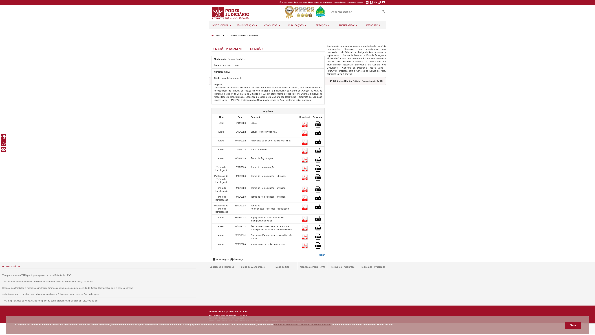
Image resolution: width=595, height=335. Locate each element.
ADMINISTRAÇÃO (246, 25)
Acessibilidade (287, 2)
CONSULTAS (271, 25)
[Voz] (3, 143)
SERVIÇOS (321, 25)
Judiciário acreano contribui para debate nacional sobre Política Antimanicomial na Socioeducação (50, 294)
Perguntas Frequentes (343, 267)
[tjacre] (375, 2)
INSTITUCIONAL (220, 25)
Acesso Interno (333, 2)
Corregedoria (358, 2)
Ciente (573, 325)
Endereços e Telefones (222, 267)
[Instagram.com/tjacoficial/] (379, 2)
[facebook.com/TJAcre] (371, 2)
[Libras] (3, 137)
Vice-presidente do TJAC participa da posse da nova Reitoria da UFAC (36, 275)
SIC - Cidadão (301, 2)
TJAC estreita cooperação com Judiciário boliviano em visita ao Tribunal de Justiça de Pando (47, 281)
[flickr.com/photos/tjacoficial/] (367, 2)
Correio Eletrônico (317, 2)
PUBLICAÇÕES (296, 25)
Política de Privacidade (373, 267)
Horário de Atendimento (252, 267)
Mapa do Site (282, 267)
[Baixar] (305, 123)
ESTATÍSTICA (373, 25)
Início (217, 35)
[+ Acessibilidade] (3, 149)
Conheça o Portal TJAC (312, 267)
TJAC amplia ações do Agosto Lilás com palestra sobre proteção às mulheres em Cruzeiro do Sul (50, 300)
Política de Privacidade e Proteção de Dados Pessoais (302, 324)
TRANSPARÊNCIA (348, 25)
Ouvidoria (346, 2)
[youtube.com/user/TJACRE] (384, 2)
